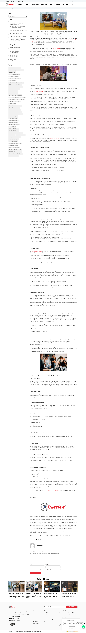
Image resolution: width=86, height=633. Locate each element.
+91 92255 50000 (14, 618)
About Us (27, 4)
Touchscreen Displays (13, 139)
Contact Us (57, 4)
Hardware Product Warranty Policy (67, 612)
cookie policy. (72, 626)
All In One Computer (14, 47)
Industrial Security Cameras (15, 112)
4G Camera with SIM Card (14, 68)
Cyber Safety (65, 4)
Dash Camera (13, 49)
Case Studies (36, 623)
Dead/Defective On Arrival (65, 614)
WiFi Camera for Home (14, 147)
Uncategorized (12, 8)
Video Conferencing (14, 58)
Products (20, 4)
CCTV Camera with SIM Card (15, 84)
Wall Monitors (13, 59)
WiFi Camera (12, 60)
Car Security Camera (13, 76)
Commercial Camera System (15, 95)
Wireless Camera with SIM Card (16, 153)
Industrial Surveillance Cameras (16, 114)
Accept (71, 628)
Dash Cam (46, 623)
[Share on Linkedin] (36, 539)
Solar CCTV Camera (20, 135)
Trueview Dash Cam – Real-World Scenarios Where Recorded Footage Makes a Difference (33, 595)
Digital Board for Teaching (14, 101)
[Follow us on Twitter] (60, 625)
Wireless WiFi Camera (14, 155)
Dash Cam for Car (20, 99)
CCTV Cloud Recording (14, 88)
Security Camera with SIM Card (16, 132)
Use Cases (35, 621)
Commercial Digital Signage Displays (17, 97)
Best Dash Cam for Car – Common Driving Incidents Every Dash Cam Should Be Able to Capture (68, 595)
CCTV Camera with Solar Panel (15, 86)
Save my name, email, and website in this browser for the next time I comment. (49, 569)
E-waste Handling (63, 610)
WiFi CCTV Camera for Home (15, 151)
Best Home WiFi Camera (14, 74)
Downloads (44, 4)
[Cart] (73, 4)
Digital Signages (13, 51)
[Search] (79, 4)
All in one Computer (14, 54)
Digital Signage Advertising (15, 105)
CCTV (11, 48)
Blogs (50, 4)
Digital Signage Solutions (14, 109)
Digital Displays (12, 103)
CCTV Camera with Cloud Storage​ (16, 82)
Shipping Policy (62, 617)
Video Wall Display (13, 141)
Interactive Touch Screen (14, 124)
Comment (32, 555)
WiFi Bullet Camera (13, 145)
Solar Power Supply (48, 614)
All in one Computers (13, 120)
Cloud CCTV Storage (13, 93)
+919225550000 (19, 1)
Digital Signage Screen (14, 107)
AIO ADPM (46, 612)
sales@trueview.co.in (10, 1)
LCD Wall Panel (12, 126)
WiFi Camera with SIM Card (15, 149)
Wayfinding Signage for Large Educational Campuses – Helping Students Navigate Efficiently (16, 595)
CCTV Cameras (12, 80)
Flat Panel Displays (14, 52)
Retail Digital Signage (13, 130)
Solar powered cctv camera (15, 137)
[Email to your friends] (40, 539)
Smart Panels (12, 135)
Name (31, 564)
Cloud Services (35, 4)
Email (47, 564)
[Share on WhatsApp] (38, 539)
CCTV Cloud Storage (13, 91)
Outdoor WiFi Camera (14, 128)
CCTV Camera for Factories (15, 78)
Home (7, 8)
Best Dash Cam (12, 72)
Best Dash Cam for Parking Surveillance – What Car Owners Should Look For (51, 595)
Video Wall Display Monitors (15, 143)
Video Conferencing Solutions (51, 619)
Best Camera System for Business (16, 70)
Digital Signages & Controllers (50, 617)
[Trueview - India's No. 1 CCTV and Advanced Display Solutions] (10, 4)
